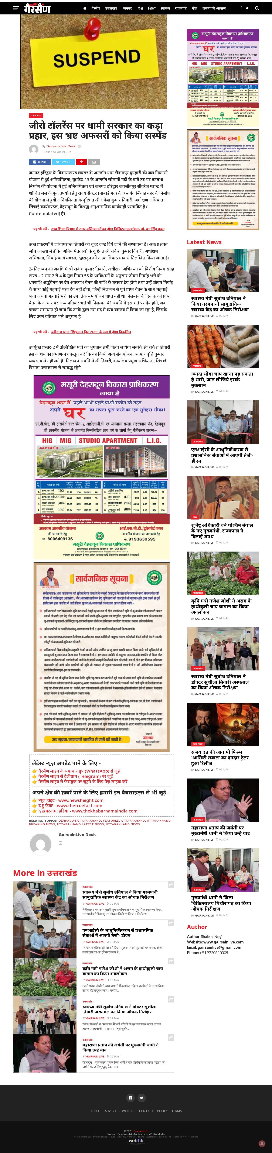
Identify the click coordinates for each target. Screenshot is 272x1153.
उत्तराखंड (111, 8)
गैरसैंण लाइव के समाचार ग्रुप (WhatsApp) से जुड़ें (79, 771)
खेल (194, 8)
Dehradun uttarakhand (79, 820)
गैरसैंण (96, 8)
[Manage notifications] (262, 1143)
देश (140, 8)
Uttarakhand (133, 820)
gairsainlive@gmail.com (219, 947)
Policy (162, 1111)
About (96, 1111)
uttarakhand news (123, 824)
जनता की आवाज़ (214, 8)
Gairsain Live (95, 903)
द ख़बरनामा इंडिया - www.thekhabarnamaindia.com (87, 811)
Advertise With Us (120, 1111)
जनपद (127, 8)
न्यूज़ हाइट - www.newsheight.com (70, 800)
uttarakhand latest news (80, 824)
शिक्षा (152, 8)
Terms (176, 1111)
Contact (146, 1111)
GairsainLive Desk (61, 146)
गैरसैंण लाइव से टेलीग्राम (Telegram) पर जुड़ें (75, 776)
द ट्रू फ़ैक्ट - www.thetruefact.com (70, 805)
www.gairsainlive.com (223, 942)
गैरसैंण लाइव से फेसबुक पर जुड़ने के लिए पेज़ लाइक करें (83, 781)
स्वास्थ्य (165, 8)
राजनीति (181, 8)
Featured (111, 820)
